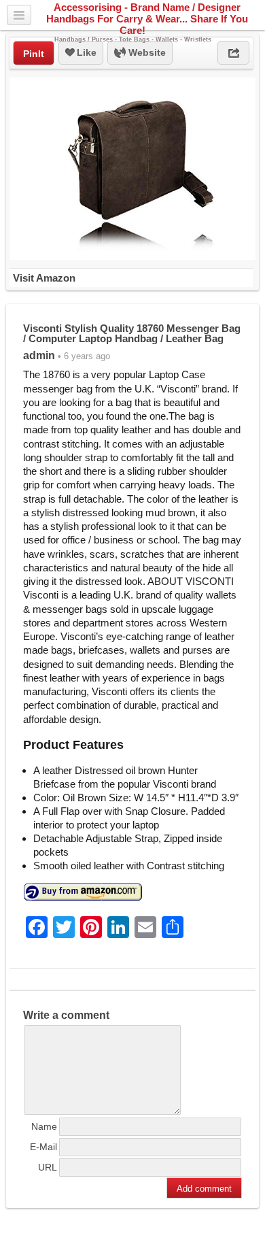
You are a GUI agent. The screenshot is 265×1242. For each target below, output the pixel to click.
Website (146, 52)
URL (47, 1167)
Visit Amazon (44, 278)
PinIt (33, 53)
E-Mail (43, 1146)
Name (44, 1126)
